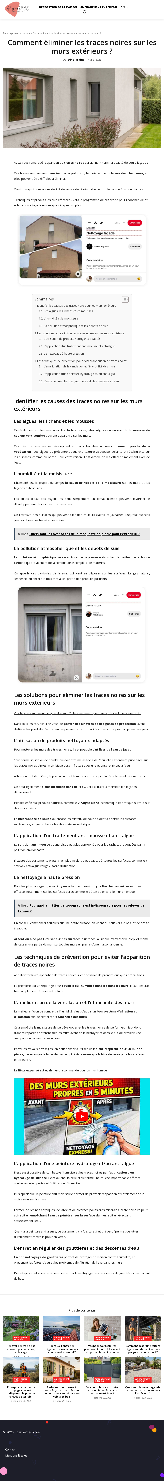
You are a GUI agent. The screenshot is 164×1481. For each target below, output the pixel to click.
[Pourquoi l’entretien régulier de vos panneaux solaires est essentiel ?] (61, 1328)
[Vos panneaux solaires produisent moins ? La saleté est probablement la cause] (102, 1328)
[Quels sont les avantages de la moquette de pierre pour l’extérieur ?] (143, 1370)
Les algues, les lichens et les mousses (68, 311)
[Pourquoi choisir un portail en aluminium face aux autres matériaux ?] (102, 1370)
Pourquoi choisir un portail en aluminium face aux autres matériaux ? (102, 1390)
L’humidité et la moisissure (61, 318)
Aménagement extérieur (16, 33)
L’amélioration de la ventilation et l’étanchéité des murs (79, 366)
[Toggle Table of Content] (123, 299)
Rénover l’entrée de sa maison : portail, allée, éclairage (21, 1349)
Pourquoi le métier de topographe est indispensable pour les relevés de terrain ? (21, 1391)
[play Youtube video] (82, 1116)
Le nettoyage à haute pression (64, 353)
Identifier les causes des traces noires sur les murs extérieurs (76, 305)
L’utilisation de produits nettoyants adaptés (72, 339)
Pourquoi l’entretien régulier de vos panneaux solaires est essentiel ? (61, 1349)
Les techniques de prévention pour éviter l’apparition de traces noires (82, 361)
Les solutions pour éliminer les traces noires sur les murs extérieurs (80, 333)
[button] (85, 12)
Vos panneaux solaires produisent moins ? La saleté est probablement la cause (102, 1349)
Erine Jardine (75, 59)
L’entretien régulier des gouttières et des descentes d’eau (81, 381)
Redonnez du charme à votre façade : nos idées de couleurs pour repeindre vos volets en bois (62, 1391)
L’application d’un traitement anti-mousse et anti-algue (79, 346)
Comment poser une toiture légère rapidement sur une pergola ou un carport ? (143, 1349)
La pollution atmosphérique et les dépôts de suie (76, 326)
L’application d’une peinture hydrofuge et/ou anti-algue (80, 374)
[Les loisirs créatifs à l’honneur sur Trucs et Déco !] (18, 9)
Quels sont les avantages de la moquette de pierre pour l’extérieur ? (143, 1390)
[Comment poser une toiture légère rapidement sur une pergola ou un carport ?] (143, 1328)
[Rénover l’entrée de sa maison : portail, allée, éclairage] (21, 1328)
